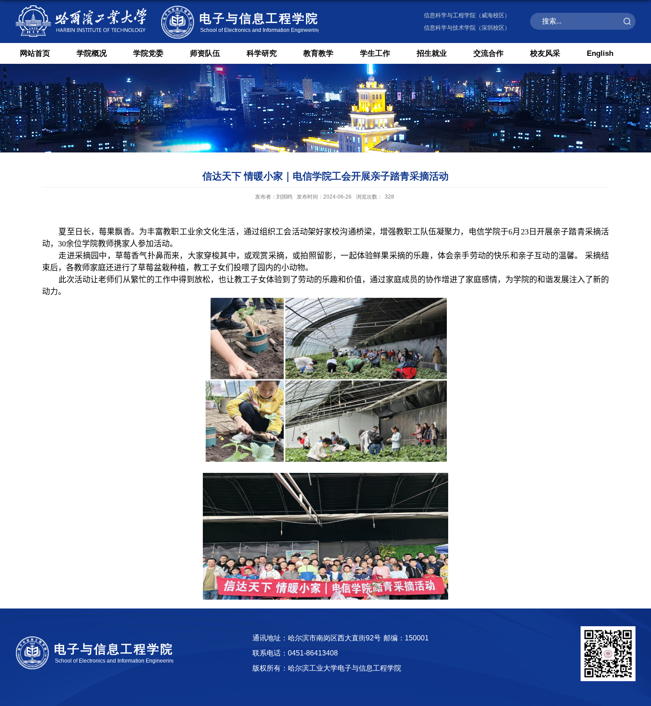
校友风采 (545, 53)
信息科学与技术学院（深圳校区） (467, 27)
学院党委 (148, 53)
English (600, 53)
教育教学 (318, 53)
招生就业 (432, 53)
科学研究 (262, 53)
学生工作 (375, 53)
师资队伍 (205, 53)
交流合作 (488, 53)
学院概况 (92, 53)
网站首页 (35, 53)
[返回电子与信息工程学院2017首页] (167, 5)
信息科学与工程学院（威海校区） (467, 15)
